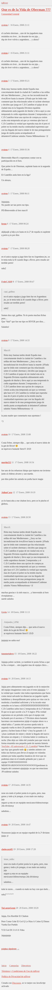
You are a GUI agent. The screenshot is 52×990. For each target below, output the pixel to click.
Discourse (16, 983)
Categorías (14, 965)
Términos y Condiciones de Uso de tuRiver (21, 971)
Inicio (4, 965)
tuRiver (4, 3)
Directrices (26, 965)
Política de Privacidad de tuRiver (16, 976)
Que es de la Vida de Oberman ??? (26, 9)
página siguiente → (10, 949)
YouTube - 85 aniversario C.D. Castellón (19, 746)
